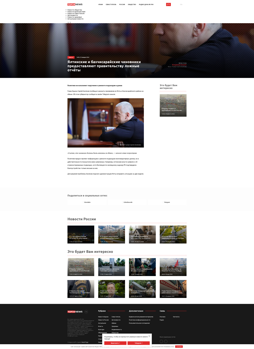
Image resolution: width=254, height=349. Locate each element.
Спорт (100, 339)
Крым (101, 4)
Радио (162, 320)
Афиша (114, 323)
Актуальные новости (75, 19)
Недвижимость (117, 329)
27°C (168, 4)
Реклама (162, 317)
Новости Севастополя (75, 13)
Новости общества (74, 10)
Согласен (179, 346)
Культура (101, 329)
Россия (122, 4)
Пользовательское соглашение (139, 323)
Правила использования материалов (141, 317)
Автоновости (72, 15)
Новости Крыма (103, 317)
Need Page (85, 342)
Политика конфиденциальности (139, 320)
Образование (102, 332)
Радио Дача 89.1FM (146, 4)
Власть (100, 326)
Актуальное (102, 323)
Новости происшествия (76, 12)
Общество (132, 4)
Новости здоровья (74, 17)
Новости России (103, 320)
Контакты (176, 317)
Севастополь (111, 4)
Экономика (101, 342)
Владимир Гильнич (179, 65)
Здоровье (115, 326)
